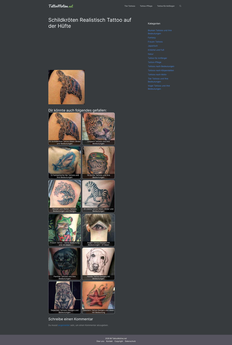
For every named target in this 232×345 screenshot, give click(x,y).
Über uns (100, 341)
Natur (150, 54)
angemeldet (64, 325)
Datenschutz (130, 341)
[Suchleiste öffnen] (180, 6)
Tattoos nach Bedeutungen (161, 66)
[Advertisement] (93, 49)
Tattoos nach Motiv (157, 74)
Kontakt (109, 341)
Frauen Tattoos (155, 42)
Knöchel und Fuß (156, 50)
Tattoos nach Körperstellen (161, 70)
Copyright (119, 341)
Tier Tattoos (129, 6)
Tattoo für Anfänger (166, 6)
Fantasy (152, 37)
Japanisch (153, 46)
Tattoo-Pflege (146, 6)
